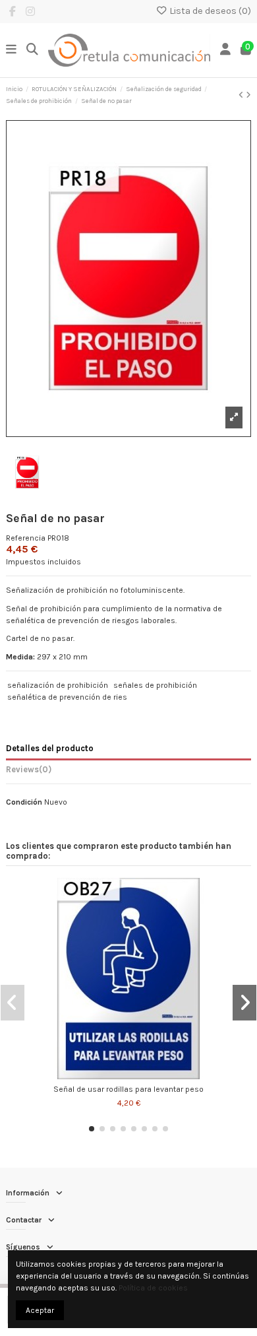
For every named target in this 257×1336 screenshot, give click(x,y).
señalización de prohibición (57, 685)
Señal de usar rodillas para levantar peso (128, 1089)
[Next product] (248, 95)
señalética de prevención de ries (67, 697)
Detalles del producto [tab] (50, 748)
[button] (91, 1128)
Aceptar (40, 1310)
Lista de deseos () (209, 11)
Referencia (25, 538)
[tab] (128, 772)
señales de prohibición (155, 685)
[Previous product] (242, 95)
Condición (24, 802)
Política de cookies (153, 1287)
